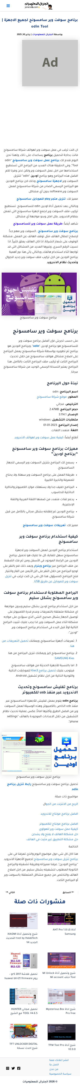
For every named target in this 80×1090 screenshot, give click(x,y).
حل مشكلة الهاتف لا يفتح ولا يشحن (55, 834)
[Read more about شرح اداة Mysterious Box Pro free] (59, 996)
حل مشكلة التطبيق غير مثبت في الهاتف (52, 839)
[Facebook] (18, 1068)
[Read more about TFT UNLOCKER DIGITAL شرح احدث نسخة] (20, 1031)
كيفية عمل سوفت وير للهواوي (58, 829)
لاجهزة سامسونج (49, 181)
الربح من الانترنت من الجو (62, 804)
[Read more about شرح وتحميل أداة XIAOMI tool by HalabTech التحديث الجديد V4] (20, 920)
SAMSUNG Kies (64, 658)
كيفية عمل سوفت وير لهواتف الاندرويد (38, 437)
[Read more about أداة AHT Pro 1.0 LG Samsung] (59, 918)
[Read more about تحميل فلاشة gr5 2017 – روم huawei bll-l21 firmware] (20, 960)
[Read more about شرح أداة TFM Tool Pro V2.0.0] (59, 1032)
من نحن (53, 1069)
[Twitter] (13, 1068)
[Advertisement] (40, 117)
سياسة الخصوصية (60, 1074)
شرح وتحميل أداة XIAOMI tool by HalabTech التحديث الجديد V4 (22, 938)
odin (36, 346)
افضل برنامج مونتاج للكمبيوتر (59, 824)
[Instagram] (7, 1068)
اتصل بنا (54, 1064)
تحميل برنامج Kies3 (43, 670)
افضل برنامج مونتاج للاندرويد (59, 814)
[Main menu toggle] (8, 5)
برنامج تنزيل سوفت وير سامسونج (56, 859)
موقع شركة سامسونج (52, 397)
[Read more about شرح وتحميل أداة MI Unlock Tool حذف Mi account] (59, 960)
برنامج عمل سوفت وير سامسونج (35, 160)
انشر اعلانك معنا (59, 1060)
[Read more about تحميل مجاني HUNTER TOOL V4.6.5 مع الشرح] (20, 996)
